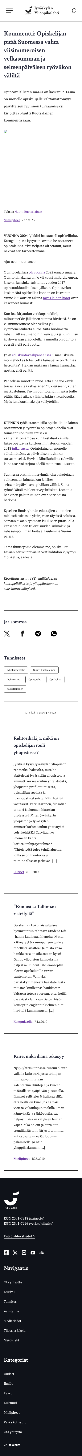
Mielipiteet (12, 220)
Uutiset (19, 872)
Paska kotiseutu (15, 1422)
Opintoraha (34, 679)
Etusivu (9, 1292)
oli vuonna (37, 272)
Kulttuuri (10, 1403)
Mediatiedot (12, 1321)
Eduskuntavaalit (16, 670)
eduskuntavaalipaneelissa (31, 355)
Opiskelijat (56, 679)
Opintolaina (13, 679)
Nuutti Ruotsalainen (44, 670)
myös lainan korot (56, 298)
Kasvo (8, 1393)
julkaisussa (20, 448)
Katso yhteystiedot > (19, 1236)
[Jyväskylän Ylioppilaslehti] (12, 1208)
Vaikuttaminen (15, 688)
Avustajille (11, 1311)
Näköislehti (12, 1340)
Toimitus (10, 1301)
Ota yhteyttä (13, 1282)
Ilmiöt (8, 1383)
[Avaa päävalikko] (9, 10)
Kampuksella (23, 1022)
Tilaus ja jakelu (15, 1330)
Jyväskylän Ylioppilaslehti (46, 11)
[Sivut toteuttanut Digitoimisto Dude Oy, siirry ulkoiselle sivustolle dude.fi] (12, 1446)
